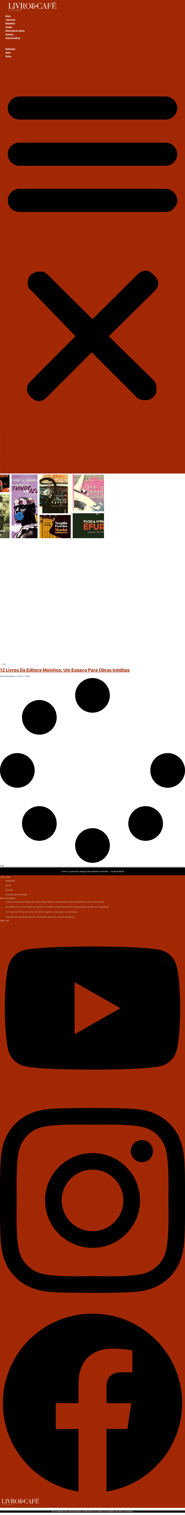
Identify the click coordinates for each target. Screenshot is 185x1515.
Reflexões (10, 49)
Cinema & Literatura (20, 41)
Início (8, 16)
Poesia (8, 27)
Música (14, 45)
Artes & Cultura (12, 38)
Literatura (10, 19)
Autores (9, 34)
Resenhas (10, 23)
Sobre (8, 56)
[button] (92, 244)
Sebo (8, 52)
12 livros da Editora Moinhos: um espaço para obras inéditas (65, 670)
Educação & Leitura (15, 30)
